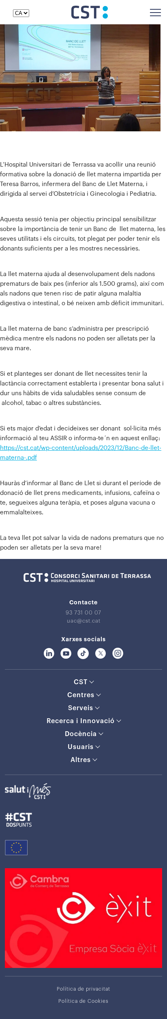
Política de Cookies (83, 1001)
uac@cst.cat (84, 620)
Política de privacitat (83, 989)
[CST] (89, 16)
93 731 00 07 (83, 612)
